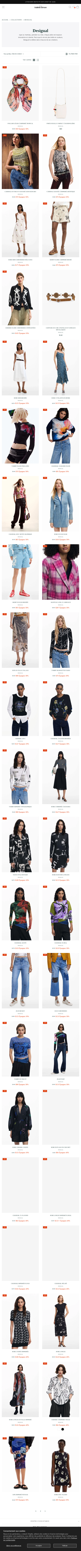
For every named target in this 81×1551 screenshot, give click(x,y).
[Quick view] (37, 119)
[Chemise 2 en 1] (20, 708)
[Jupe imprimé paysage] (20, 1464)
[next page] (45, 1511)
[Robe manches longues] (60, 844)
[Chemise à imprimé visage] (60, 1389)
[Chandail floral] (60, 912)
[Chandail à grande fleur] (60, 436)
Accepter (39, 1545)
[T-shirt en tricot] (20, 1049)
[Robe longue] (60, 1321)
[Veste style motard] (20, 844)
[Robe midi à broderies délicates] (20, 229)
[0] (74, 7)
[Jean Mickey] (20, 981)
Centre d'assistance (40, 1521)
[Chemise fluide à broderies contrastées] (20, 297)
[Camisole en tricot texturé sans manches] (20, 161)
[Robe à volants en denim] (60, 367)
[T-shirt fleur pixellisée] (20, 436)
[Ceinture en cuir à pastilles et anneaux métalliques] (60, 297)
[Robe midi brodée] (20, 367)
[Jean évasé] (60, 1049)
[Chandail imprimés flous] (20, 1253)
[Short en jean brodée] (20, 572)
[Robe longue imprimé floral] (60, 1185)
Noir (62, 1429)
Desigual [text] (20, 126)
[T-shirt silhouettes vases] (60, 640)
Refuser (65, 1545)
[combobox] (13, 54)
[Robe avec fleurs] (60, 1464)
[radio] (34, 60)
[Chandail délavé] (60, 1253)
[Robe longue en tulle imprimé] (20, 1389)
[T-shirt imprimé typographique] (20, 776)
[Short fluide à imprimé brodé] (60, 229)
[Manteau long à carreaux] (60, 572)
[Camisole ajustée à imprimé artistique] (60, 161)
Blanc (58, 1429)
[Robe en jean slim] (60, 504)
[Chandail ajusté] (20, 912)
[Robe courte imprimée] (20, 1321)
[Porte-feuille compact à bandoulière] (60, 93)
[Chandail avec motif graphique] (20, 504)
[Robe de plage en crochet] (60, 1117)
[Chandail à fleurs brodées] (60, 708)
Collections (16, 20)
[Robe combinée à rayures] (60, 776)
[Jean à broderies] (60, 981)
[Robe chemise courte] (20, 1117)
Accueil (5, 20)
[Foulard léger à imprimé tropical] (20, 93)
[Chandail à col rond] (20, 1185)
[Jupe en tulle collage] (20, 640)
